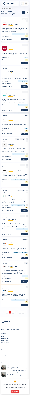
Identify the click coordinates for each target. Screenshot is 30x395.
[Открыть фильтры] (23, 12)
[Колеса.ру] (4, 119)
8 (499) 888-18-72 (7, 353)
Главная (3, 8)
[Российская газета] (4, 243)
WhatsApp (5, 357)
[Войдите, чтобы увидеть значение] (26, 36)
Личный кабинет (5, 342)
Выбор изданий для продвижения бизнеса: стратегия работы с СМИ (17, 366)
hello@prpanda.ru (7, 355)
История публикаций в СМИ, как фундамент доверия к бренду (17, 373)
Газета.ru (10, 71)
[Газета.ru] (4, 72)
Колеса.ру (11, 119)
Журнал (3, 363)
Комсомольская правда (15, 170)
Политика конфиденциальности (8, 346)
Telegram (5, 359)
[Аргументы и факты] (4, 25)
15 (20, 312)
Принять (16, 391)
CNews (10, 290)
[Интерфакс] (4, 95)
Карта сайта (4, 344)
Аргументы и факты (14, 24)
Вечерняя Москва (13, 48)
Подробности (24, 39)
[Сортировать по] (27, 12)
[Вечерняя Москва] (4, 48)
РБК (9, 195)
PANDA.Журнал (5, 340)
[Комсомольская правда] (4, 170)
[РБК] (4, 196)
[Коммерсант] (4, 145)
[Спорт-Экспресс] (4, 267)
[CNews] (4, 290)
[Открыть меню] (26, 3)
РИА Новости (12, 219)
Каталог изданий (5, 338)
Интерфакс (11, 95)
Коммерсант (11, 144)
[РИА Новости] (4, 219)
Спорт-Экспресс (13, 266)
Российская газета (13, 243)
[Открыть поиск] (22, 3)
